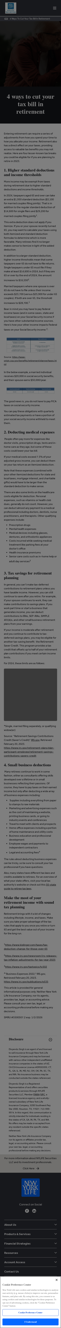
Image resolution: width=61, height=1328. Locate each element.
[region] (30, 1302)
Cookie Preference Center (30, 1312)
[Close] (56, 1279)
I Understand (30, 1322)
